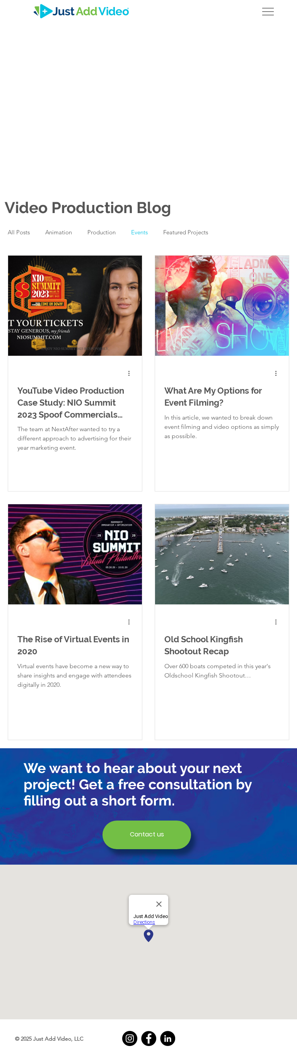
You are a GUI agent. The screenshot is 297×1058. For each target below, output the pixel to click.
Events (139, 232)
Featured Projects (185, 232)
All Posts (19, 232)
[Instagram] (129, 1038)
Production (101, 232)
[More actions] (131, 373)
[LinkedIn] (167, 1038)
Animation (58, 232)
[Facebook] (148, 1038)
